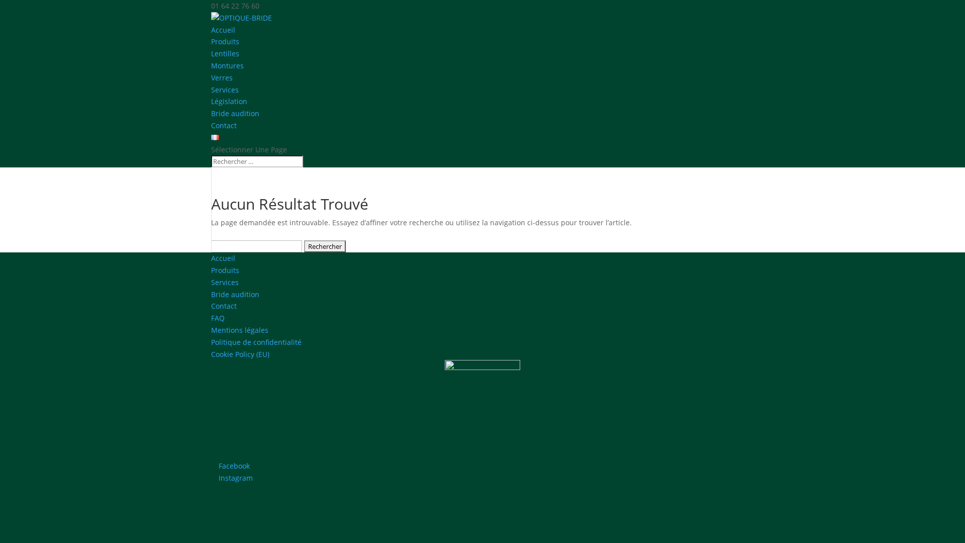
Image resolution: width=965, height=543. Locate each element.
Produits (225, 270)
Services (225, 90)
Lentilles (225, 53)
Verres (222, 77)
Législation (229, 101)
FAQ (218, 318)
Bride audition (235, 113)
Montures (227, 65)
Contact (224, 125)
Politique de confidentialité (256, 342)
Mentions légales (239, 330)
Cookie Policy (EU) (240, 354)
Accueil (223, 30)
